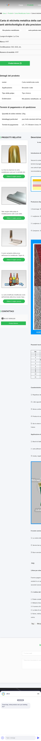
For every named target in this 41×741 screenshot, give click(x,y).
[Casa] (8, 5)
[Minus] (38, 694)
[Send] (38, 738)
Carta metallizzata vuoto (22, 13)
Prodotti (30, 5)
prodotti (10, 13)
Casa (21, 5)
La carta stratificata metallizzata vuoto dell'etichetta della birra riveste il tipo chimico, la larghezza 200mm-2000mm (13, 297)
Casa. (4, 13)
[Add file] (2, 738)
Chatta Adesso (13, 63)
